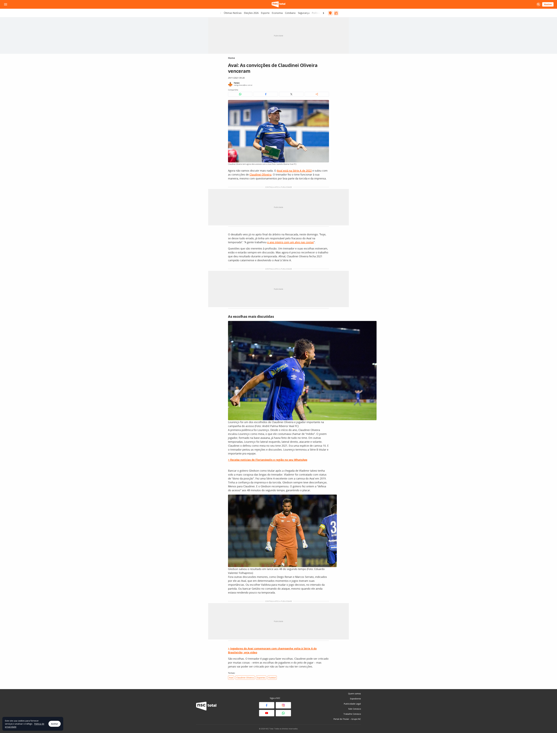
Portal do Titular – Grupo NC (347, 719)
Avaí (231, 677)
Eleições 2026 (251, 13)
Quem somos (354, 693)
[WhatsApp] (283, 713)
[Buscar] (538, 4)
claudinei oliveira (245, 677)
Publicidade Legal (352, 703)
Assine (548, 4)
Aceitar (54, 723)
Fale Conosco (354, 708)
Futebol (272, 677)
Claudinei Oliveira (260, 174)
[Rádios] (336, 13)
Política (316, 13)
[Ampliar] (325, 103)
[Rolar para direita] (323, 13)
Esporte (265, 13)
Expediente (355, 698)
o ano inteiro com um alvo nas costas (290, 242)
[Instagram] (283, 705)
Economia (277, 13)
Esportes (261, 677)
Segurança (304, 13)
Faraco (236, 83)
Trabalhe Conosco (352, 714)
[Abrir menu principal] (5, 4)
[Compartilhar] (317, 94)
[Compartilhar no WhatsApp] (240, 94)
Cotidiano (290, 13)
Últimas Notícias (233, 13)
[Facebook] (266, 705)
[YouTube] (266, 713)
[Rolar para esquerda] (221, 13)
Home (231, 58)
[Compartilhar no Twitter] (291, 94)
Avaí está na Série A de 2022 (294, 170)
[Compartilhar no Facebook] (266, 94)
